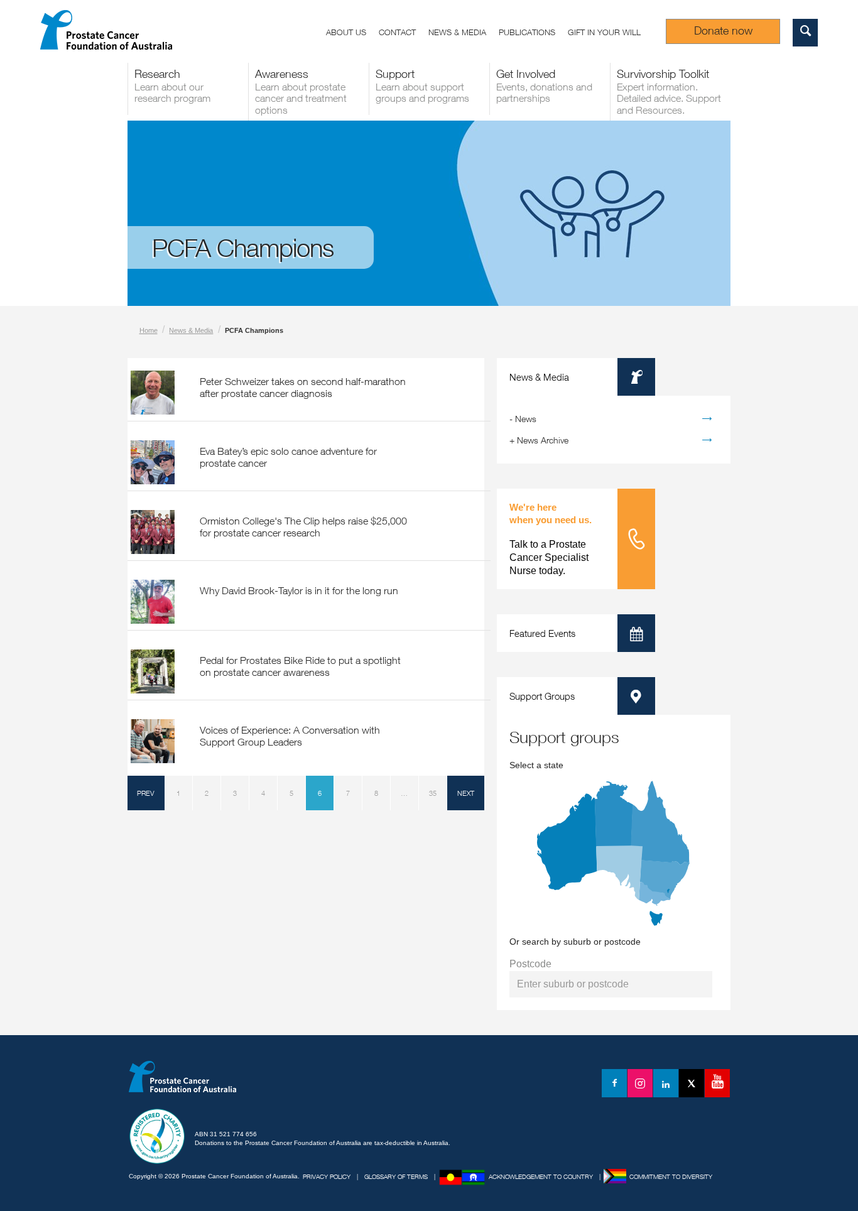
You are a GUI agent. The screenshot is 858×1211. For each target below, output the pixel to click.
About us (346, 32)
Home (148, 330)
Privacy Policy (326, 1176)
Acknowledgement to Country (541, 1176)
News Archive (542, 440)
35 (433, 793)
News (525, 418)
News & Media (457, 32)
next (465, 793)
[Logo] (184, 1085)
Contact (397, 32)
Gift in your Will (604, 32)
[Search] (805, 32)
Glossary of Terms (396, 1176)
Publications (527, 32)
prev (146, 793)
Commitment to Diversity (670, 1176)
